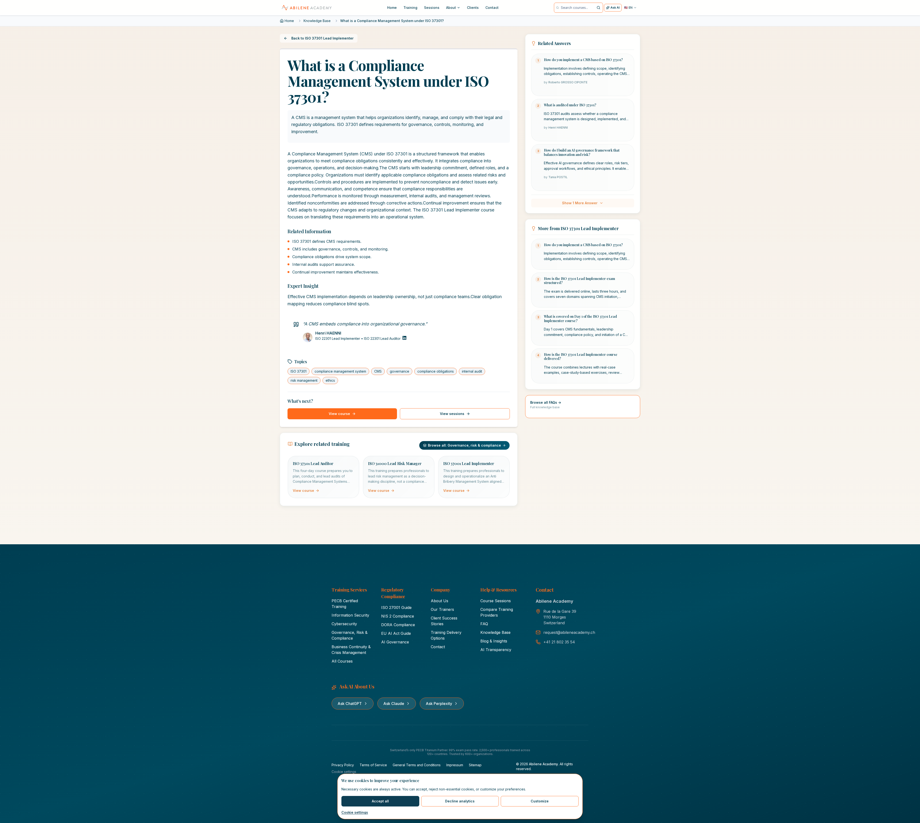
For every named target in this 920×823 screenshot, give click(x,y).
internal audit (472, 371)
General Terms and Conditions (417, 765)
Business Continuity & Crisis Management (351, 649)
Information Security (350, 615)
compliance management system (340, 371)
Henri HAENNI (328, 333)
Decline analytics (460, 801)
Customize (540, 801)
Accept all (380, 801)
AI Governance (395, 642)
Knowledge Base (317, 21)
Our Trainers (442, 609)
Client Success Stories (444, 621)
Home (289, 21)
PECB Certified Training (345, 603)
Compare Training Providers (496, 612)
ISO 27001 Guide (396, 607)
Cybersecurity (344, 623)
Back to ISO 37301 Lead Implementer (322, 38)
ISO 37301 (298, 371)
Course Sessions (495, 600)
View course (339, 414)
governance (399, 371)
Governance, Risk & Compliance (350, 635)
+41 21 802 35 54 (559, 642)
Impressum (454, 765)
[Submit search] (598, 7)
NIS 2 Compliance (397, 616)
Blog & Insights (493, 641)
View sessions (452, 414)
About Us (439, 600)
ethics (330, 380)
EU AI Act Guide (396, 633)
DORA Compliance (398, 624)
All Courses (342, 661)
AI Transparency (495, 649)
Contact (438, 646)
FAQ (484, 623)
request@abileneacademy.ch (569, 632)
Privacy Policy (343, 765)
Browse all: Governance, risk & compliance (464, 445)
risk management (304, 380)
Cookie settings (354, 812)
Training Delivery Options (446, 635)
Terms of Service (373, 765)
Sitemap (475, 765)
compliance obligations (435, 371)
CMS (378, 371)
